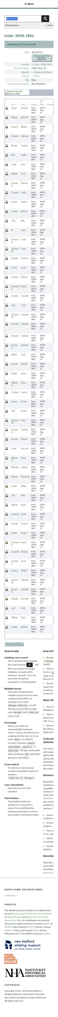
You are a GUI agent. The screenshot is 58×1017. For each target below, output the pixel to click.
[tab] (17, 92)
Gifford (24, 277)
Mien (23, 495)
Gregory (25, 258)
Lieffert (24, 467)
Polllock (24, 429)
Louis (23, 230)
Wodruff (24, 117)
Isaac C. (14, 570)
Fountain (25, 296)
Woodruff (25, 476)
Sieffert (24, 145)
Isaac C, (14, 127)
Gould (23, 267)
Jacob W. (15, 551)
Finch (23, 354)
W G (13, 155)
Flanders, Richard (43, 72)
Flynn (23, 305)
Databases (48, 798)
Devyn (23, 373)
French (24, 286)
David (14, 448)
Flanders (25, 314)
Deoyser (24, 448)
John (13, 220)
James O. (15, 514)
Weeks (24, 127)
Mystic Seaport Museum (24, 913)
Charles (14, 277)
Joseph (14, 211)
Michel (14, 145)
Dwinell (24, 364)
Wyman (24, 108)
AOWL (7, 927)
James (14, 202)
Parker (24, 202)
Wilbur (14, 354)
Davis (23, 382)
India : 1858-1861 (43, 64)
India (36, 76)
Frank (13, 164)
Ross (23, 164)
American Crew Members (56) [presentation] (14, 92)
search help (13, 644)
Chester (14, 296)
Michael (14, 467)
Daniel (14, 373)
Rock (23, 173)
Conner (24, 392)
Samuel (14, 258)
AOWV (46, 923)
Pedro (23, 192)
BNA (19, 933)
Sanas (14, 401)
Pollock (24, 183)
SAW (7, 930)
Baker (23, 486)
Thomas (15, 192)
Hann (23, 248)
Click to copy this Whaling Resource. (41, 58)
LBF (36, 930)
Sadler (24, 155)
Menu (31, 4)
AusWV (46, 933)
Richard (14, 136)
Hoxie (23, 239)
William (14, 117)
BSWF (30, 927)
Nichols (24, 211)
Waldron (25, 136)
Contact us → (11, 895)
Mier (23, 220)
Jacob (14, 108)
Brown (24, 401)
